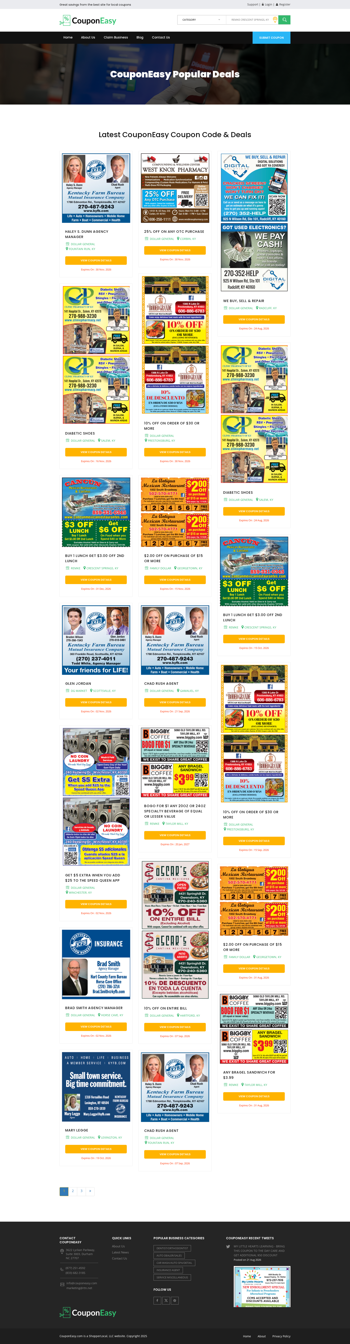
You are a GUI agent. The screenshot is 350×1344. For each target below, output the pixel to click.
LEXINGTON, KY (111, 1137)
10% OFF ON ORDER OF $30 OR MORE (172, 426)
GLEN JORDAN (78, 683)
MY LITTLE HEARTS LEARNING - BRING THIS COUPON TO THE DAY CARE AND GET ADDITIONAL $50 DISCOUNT (259, 1253)
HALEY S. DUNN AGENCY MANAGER (86, 234)
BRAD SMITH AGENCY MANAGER (94, 1007)
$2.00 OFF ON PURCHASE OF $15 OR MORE (173, 558)
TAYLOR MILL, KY (176, 824)
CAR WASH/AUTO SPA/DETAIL (174, 1263)
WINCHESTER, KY (80, 892)
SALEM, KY (107, 440)
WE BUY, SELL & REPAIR (243, 300)
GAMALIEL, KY (189, 691)
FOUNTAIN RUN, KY (81, 249)
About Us (88, 37)
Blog (140, 37)
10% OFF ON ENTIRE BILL (165, 1008)
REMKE (75, 568)
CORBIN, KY (187, 239)
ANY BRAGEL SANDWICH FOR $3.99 (249, 1075)
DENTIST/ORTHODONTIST (172, 1248)
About (262, 1336)
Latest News (120, 1252)
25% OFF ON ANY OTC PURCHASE (174, 231)
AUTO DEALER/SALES (169, 1255)
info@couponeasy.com (81, 1283)
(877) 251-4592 (75, 1268)
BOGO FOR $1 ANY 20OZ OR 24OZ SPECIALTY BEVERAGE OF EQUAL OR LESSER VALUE (175, 811)
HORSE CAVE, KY (111, 1015)
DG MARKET (78, 691)
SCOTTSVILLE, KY (104, 691)
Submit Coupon (271, 38)
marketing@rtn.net (79, 1288)
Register (284, 4)
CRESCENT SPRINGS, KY (102, 568)
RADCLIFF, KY (267, 308)
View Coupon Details (96, 260)
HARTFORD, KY (189, 1015)
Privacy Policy (281, 1336)
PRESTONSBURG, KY (161, 440)
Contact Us (161, 37)
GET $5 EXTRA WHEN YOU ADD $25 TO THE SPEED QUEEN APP (92, 878)
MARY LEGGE (76, 1130)
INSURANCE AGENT (168, 1270)
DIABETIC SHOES (80, 433)
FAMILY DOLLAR (160, 568)
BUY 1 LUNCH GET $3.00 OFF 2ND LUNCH (94, 558)
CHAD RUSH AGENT (161, 683)
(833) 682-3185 (75, 1273)
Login (268, 4)
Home (68, 37)
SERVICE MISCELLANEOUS (172, 1277)
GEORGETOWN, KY (189, 568)
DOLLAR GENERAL (82, 244)
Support (252, 4)
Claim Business (116, 37)
